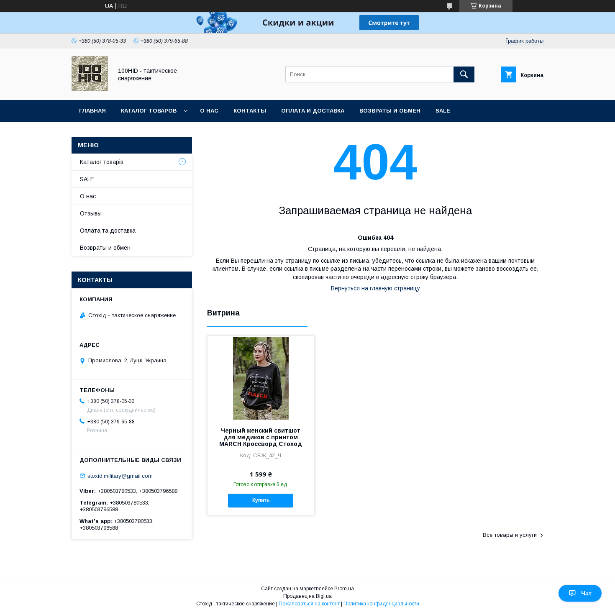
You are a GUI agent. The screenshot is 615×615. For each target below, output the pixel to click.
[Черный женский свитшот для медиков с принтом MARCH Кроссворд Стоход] (261, 378)
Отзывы (91, 213)
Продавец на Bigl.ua (307, 596)
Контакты (249, 111)
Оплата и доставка (312, 111)
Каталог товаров (149, 111)
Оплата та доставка (108, 230)
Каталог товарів (101, 162)
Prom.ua (344, 589)
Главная (92, 111)
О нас (209, 111)
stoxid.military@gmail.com (120, 475)
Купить (260, 500)
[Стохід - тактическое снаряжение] (90, 89)
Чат (586, 593)
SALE (443, 111)
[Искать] (464, 74)
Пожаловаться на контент (309, 604)
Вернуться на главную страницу (375, 288)
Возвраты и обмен (389, 111)
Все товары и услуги (510, 535)
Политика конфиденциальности (381, 604)
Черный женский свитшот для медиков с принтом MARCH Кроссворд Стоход (260, 437)
